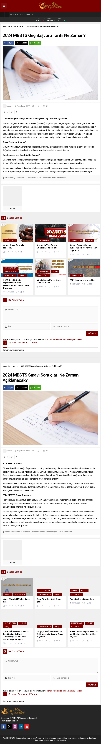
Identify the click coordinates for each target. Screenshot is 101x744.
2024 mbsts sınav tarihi (47, 178)
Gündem (74, 591)
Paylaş (10, 43)
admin (9, 106)
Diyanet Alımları (11, 272)
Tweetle (23, 43)
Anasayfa (6, 26)
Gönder (37, 43)
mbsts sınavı (61, 178)
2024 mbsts (9, 178)
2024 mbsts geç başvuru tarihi (26, 178)
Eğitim (55, 272)
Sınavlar (89, 240)
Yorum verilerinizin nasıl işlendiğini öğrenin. (64, 339)
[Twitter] (9, 726)
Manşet (22, 275)
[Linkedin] (21, 726)
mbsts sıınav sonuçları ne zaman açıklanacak (22, 532)
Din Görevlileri (10, 268)
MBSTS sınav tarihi (65, 532)
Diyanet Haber (18, 26)
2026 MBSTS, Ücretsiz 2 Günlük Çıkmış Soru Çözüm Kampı (34, 14)
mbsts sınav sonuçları (48, 532)
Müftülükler (43, 275)
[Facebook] (3, 726)
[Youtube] (26, 726)
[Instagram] (15, 726)
